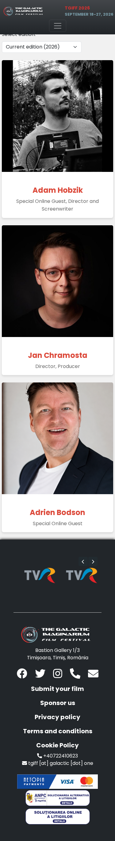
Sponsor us (57, 703)
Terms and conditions (57, 731)
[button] (83, 561)
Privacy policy (57, 717)
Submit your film (57, 688)
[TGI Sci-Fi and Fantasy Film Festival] (24, 11)
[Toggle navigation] (57, 26)
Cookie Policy (57, 745)
